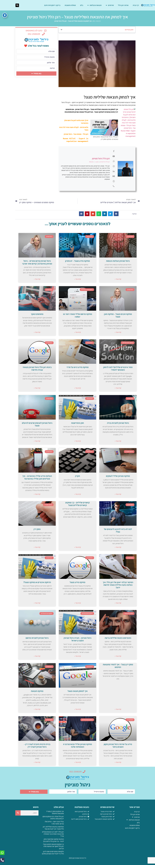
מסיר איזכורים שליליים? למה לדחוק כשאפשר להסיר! (118, 368)
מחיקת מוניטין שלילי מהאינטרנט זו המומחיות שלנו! (77, 745)
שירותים (111, 5)
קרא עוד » (118, 279)
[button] (17, 5)
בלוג (81, 5)
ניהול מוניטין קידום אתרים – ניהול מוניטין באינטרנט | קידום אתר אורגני (37, 262)
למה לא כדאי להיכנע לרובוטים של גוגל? (118, 530)
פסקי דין (37, 529)
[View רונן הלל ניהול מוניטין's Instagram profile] (113, 166)
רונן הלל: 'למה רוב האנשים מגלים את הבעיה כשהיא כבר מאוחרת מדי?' (53, 834)
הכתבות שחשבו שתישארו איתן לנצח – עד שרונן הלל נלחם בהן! (53, 840)
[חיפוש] (18, 813)
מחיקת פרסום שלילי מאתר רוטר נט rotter (77, 315)
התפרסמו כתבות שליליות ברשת (118, 637)
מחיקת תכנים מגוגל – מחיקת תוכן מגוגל (118, 315)
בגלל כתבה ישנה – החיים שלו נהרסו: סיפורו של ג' (54, 822)
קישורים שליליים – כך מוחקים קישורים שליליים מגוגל (77, 504)
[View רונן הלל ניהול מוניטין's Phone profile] (113, 186)
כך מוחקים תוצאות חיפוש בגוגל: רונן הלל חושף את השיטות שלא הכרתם (53, 846)
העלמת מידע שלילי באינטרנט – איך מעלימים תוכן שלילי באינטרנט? (37, 477)
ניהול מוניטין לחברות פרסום (37, 637)
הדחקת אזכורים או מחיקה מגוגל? (37, 582)
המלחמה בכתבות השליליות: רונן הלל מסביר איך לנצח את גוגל (53, 828)
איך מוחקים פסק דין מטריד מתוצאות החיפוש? (55, 812)
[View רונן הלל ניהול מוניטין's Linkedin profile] (113, 171)
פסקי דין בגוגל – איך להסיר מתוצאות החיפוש (118, 666)
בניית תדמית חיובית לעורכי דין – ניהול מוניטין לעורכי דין (37, 745)
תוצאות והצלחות (96, 5)
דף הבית (136, 5)
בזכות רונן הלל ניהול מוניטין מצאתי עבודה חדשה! (37, 368)
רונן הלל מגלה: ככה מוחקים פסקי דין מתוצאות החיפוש (53, 817)
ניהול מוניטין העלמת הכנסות (118, 260)
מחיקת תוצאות (37, 691)
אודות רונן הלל (123, 5)
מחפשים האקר (37, 314)
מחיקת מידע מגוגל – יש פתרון (77, 260)
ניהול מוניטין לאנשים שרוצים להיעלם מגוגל (37, 424)
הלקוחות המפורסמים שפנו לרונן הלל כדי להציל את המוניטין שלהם (53, 852)
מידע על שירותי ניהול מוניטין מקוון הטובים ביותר (118, 745)
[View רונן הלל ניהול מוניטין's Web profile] (113, 181)
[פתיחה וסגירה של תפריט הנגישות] (4, 15)
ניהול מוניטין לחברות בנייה (118, 423)
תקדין (77, 476)
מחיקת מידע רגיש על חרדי (78, 367)
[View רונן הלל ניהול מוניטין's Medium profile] (113, 176)
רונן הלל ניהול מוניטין (101, 158)
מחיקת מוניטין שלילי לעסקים (118, 476)
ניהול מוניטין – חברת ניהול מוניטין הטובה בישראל (77, 639)
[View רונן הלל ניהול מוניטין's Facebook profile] (113, 151)
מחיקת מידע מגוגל (77, 582)
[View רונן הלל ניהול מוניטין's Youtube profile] (113, 156)
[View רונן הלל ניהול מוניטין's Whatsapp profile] (113, 161)
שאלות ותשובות (70, 5)
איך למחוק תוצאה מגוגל (78, 691)
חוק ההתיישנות (77, 423)
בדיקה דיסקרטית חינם (52, 5)
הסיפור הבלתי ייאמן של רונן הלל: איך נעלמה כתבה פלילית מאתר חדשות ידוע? (118, 585)
